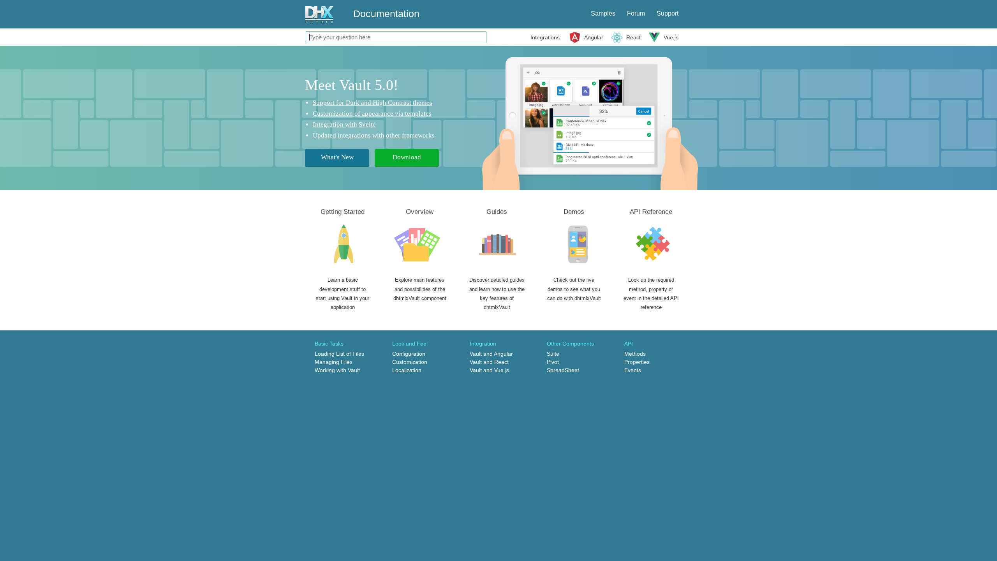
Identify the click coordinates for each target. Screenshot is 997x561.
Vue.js (671, 37)
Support (667, 13)
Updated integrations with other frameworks (374, 135)
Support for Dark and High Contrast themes (372, 102)
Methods (635, 354)
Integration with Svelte (344, 124)
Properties (637, 362)
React (633, 37)
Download (407, 157)
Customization (409, 362)
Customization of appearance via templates (372, 113)
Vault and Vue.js (489, 370)
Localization (406, 370)
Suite (553, 354)
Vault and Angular (491, 354)
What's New (337, 157)
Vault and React (489, 362)
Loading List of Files (339, 354)
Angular (593, 37)
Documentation (386, 13)
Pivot (553, 362)
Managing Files (333, 362)
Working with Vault (337, 370)
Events (632, 370)
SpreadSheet (563, 370)
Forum (636, 13)
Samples (603, 13)
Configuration (408, 354)
